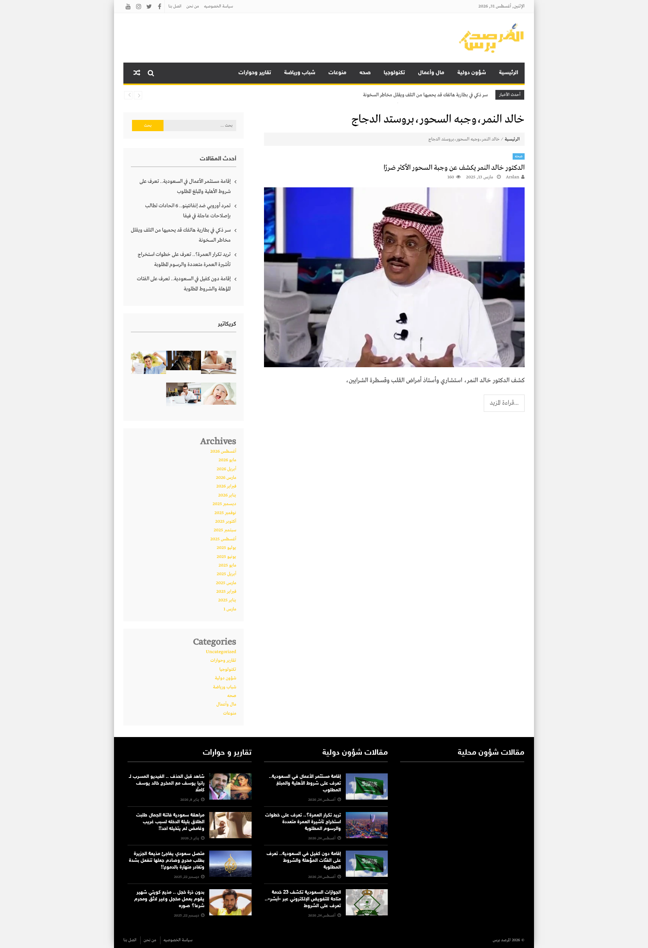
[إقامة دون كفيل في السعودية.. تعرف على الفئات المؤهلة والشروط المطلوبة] (367, 864)
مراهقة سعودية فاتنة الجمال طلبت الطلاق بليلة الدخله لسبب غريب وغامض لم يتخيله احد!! (170, 822)
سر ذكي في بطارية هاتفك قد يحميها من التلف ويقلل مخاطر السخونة (425, 95)
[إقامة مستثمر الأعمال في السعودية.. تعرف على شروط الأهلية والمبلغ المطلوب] (367, 786)
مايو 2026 (227, 460)
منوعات (337, 73)
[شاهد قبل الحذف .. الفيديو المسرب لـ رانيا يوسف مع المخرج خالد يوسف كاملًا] (230, 786)
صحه (365, 73)
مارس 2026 (226, 478)
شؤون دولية (472, 73)
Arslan (512, 177)
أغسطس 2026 (223, 452)
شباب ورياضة (299, 73)
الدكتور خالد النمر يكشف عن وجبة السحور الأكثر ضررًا (454, 167)
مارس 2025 (226, 583)
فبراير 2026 (226, 486)
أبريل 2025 (226, 574)
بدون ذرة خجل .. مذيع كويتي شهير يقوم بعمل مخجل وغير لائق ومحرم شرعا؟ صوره (169, 899)
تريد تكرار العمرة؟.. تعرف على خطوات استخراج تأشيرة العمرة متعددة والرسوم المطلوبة (184, 259)
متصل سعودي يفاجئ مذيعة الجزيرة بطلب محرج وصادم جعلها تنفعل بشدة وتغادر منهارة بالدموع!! (166, 860)
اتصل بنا (175, 6)
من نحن (192, 6)
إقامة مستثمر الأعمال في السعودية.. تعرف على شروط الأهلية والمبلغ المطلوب (185, 186)
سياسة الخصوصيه (218, 6)
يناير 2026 (227, 495)
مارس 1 (230, 609)
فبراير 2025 (226, 592)
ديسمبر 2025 (224, 504)
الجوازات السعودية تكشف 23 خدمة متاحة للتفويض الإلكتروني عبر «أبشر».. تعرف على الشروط (303, 899)
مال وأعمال (431, 73)
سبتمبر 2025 (225, 530)
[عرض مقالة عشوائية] (137, 73)
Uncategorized (221, 652)
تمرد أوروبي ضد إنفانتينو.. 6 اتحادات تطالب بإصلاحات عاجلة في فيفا (188, 210)
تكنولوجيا (394, 73)
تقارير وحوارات (254, 73)
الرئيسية (508, 73)
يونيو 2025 (226, 557)
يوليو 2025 (226, 548)
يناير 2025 (227, 600)
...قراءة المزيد (504, 403)
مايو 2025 (227, 565)
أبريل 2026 (226, 469)
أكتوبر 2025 (225, 522)
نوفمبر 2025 (225, 513)
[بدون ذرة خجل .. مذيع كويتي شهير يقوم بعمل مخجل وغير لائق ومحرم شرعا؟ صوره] (230, 902)
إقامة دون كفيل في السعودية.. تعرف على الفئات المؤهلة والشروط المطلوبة (184, 283)
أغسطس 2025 (223, 539)
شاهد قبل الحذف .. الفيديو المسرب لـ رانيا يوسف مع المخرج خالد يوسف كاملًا (166, 783)
